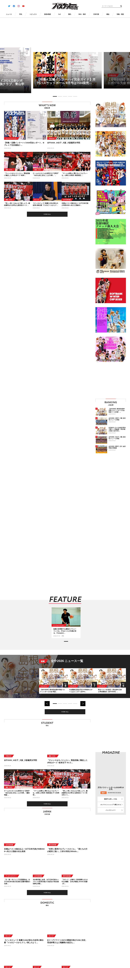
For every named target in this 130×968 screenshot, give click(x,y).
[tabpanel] (65, 70)
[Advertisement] (112, 380)
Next (122, 70)
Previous (8, 70)
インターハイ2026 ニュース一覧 (73, 661)
